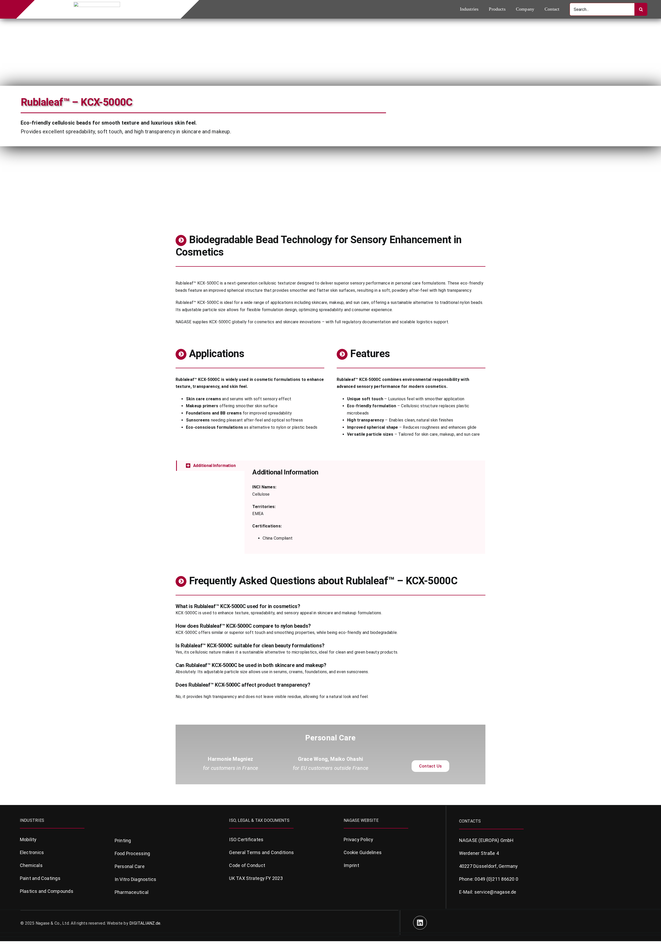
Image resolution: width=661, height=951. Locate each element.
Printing (123, 840)
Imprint (351, 865)
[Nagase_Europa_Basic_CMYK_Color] (97, 3)
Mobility (28, 839)
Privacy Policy (358, 839)
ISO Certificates (246, 839)
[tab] (210, 466)
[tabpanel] (364, 507)
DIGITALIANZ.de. (145, 923)
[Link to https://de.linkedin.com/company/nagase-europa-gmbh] (420, 923)
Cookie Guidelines (363, 852)
